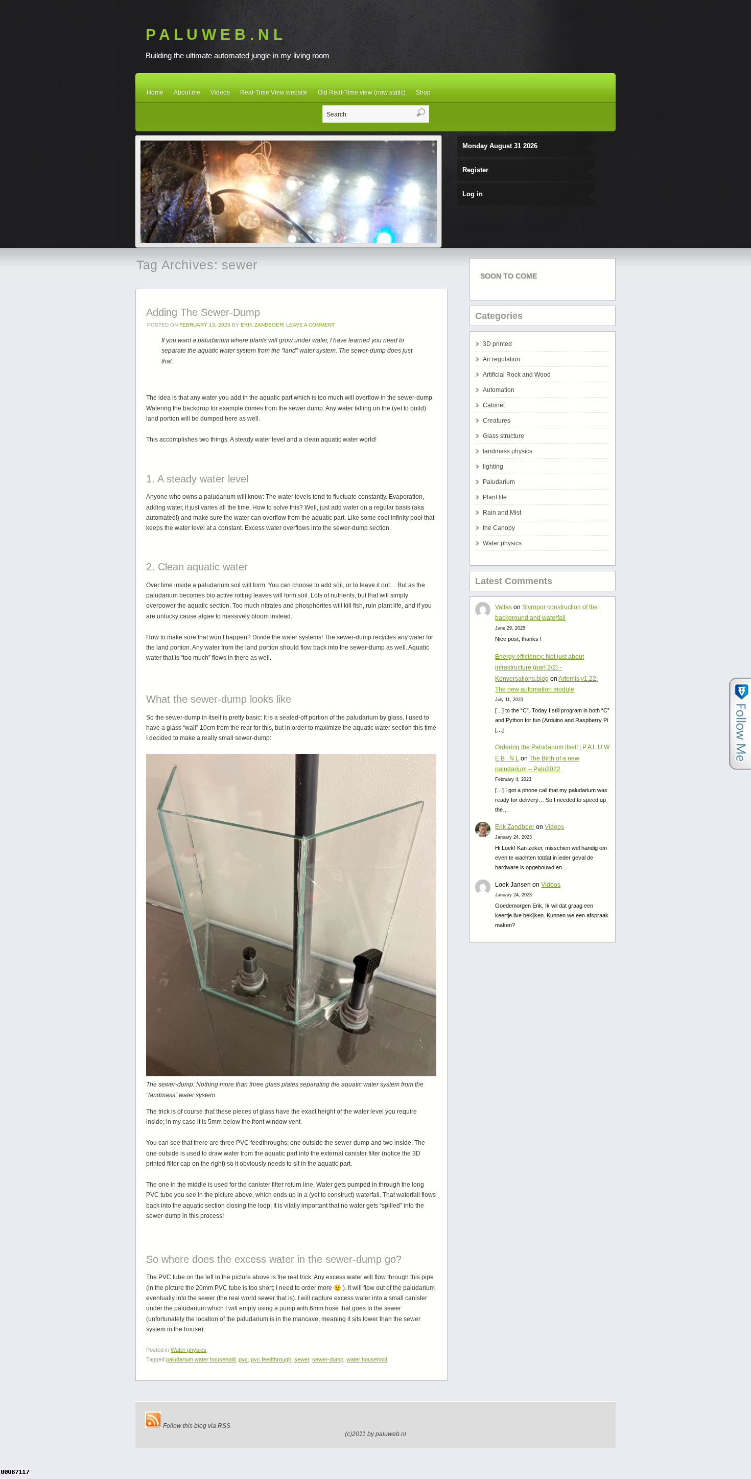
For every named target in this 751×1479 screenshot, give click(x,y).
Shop (423, 92)
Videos (220, 92)
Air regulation (501, 359)
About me (187, 92)
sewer (301, 1359)
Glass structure (503, 436)
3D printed (497, 344)
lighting (493, 466)
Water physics (188, 1350)
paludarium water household (201, 1359)
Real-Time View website (274, 92)
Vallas (503, 607)
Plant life (495, 497)
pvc (243, 1359)
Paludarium (499, 482)
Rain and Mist (502, 512)
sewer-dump (327, 1359)
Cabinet (494, 405)
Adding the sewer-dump (203, 312)
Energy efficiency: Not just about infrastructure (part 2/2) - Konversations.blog (539, 667)
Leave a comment (310, 325)
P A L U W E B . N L (214, 34)
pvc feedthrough (271, 1359)
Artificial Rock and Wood (517, 374)
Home (155, 92)
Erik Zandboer (262, 325)
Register (475, 170)
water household (366, 1359)
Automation (498, 390)
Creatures (496, 420)
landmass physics (507, 451)
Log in (472, 194)
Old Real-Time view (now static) (362, 92)
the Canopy (499, 527)
